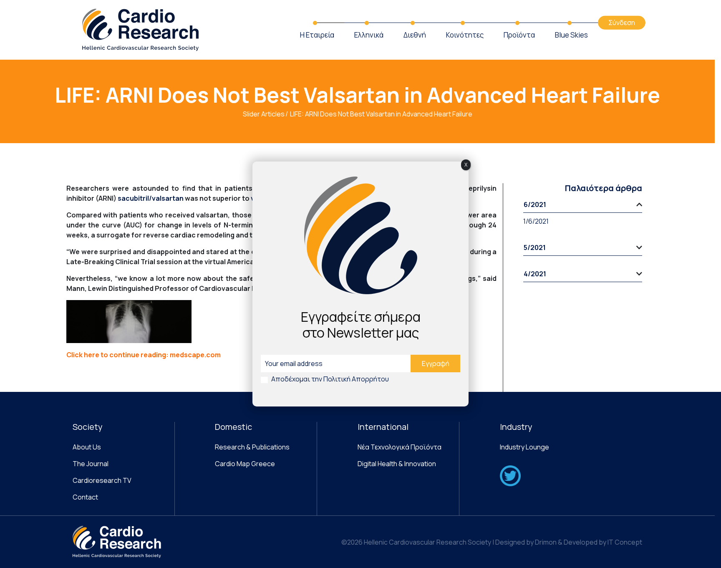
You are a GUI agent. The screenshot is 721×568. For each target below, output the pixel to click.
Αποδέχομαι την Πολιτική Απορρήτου (330, 379)
